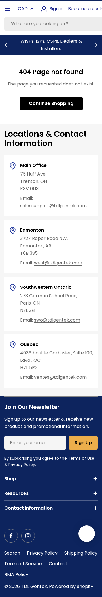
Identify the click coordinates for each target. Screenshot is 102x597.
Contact (58, 563)
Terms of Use (81, 458)
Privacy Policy (42, 553)
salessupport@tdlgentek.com (53, 205)
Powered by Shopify (71, 586)
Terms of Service (23, 563)
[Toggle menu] (7, 8)
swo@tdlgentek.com (57, 320)
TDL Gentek (34, 586)
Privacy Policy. (22, 464)
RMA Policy (16, 574)
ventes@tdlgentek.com (60, 377)
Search (12, 553)
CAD (23, 8)
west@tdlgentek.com (58, 263)
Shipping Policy (80, 553)
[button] (5, 45)
